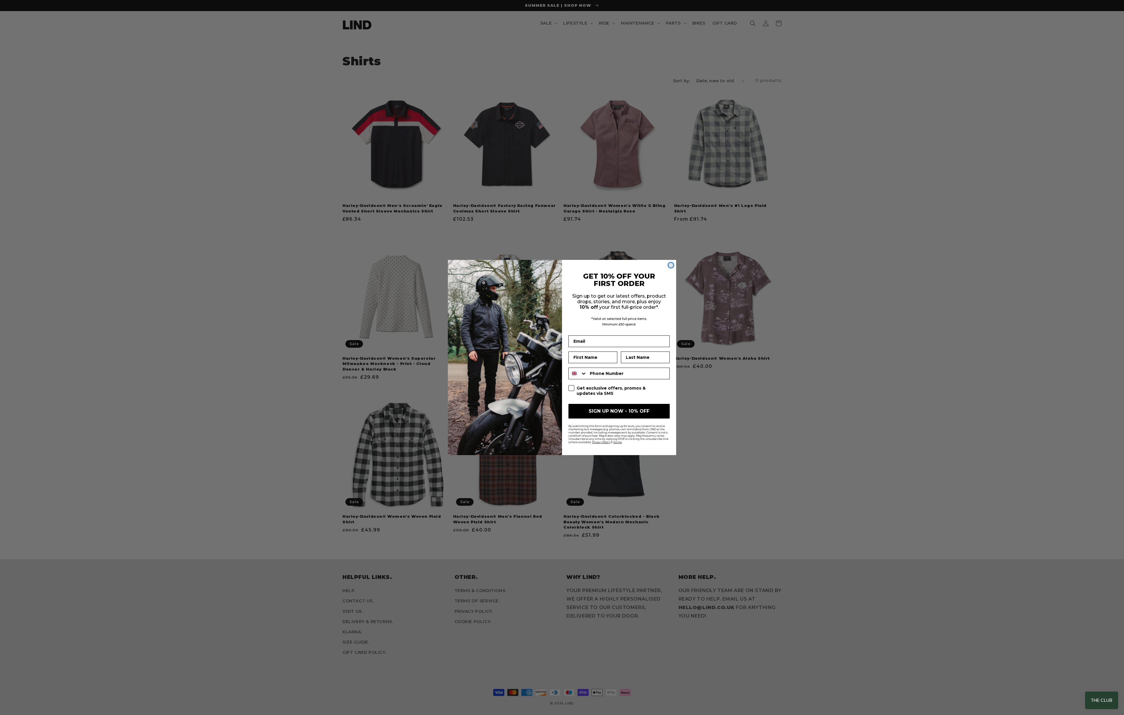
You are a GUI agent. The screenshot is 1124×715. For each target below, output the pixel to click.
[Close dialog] (671, 265)
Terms (617, 442)
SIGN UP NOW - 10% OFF (619, 411)
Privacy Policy (601, 442)
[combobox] (578, 373)
